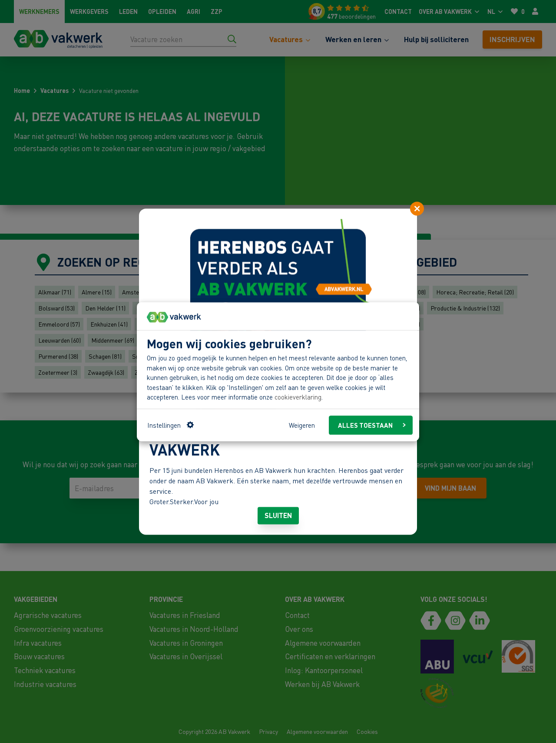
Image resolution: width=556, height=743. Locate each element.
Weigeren (302, 424)
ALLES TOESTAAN (365, 424)
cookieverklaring (298, 397)
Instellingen (164, 424)
